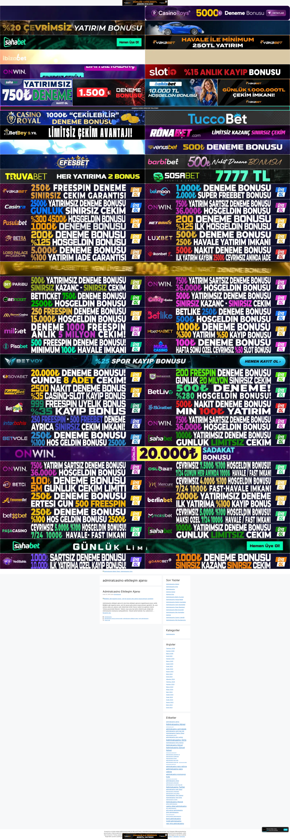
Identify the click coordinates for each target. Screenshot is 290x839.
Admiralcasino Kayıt (171, 758)
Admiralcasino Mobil (183, 762)
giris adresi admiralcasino (174, 810)
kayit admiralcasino (143, 618)
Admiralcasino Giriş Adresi (174, 742)
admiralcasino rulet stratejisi (171, 778)
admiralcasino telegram (172, 783)
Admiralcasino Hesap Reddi (174, 599)
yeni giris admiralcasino (175, 823)
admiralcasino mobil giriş (171, 764)
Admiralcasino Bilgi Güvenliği (175, 610)
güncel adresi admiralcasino (173, 816)
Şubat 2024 (169, 694)
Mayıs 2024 (169, 687)
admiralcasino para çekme (174, 770)
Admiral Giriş (170, 594)
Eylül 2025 (169, 656)
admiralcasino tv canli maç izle (174, 785)
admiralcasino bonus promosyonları (113, 618)
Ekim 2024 (169, 674)
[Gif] (145, 269)
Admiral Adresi (170, 592)
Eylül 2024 (169, 676)
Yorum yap (107, 620)
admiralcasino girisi (171, 735)
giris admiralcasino (171, 808)
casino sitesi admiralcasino (176, 806)
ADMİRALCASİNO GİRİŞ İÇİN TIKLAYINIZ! (145, 108)
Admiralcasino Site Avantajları (175, 612)
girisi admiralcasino (172, 812)
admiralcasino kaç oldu (172, 760)
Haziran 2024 (170, 684)
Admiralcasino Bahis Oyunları (175, 597)
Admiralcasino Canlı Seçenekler (175, 604)
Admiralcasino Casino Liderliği (175, 617)
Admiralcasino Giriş (172, 586)
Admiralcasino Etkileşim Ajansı (121, 591)
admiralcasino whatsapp (172, 791)
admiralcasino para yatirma (176, 766)
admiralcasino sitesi (172, 781)
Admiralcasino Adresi (172, 584)
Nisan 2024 (169, 689)
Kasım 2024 (169, 671)
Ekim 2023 (169, 705)
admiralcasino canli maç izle (175, 731)
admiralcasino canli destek (176, 729)
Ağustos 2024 (170, 679)
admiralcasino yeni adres (172, 793)
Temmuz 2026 (170, 648)
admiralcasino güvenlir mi (173, 754)
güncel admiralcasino (170, 814)
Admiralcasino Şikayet (174, 802)
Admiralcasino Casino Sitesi (175, 733)
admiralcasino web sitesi (174, 789)
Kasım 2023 (169, 702)
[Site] (72, 191)
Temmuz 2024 (170, 682)
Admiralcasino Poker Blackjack (175, 607)
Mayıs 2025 (169, 661)
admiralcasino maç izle (172, 762)
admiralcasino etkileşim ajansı (130, 618)
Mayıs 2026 (169, 653)
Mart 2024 (169, 692)
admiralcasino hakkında (172, 756)
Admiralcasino (108, 616)
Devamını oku (107, 613)
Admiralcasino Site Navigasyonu (176, 620)
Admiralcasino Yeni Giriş (174, 797)
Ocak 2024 (169, 697)
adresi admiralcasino (171, 804)
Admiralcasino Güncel (174, 745)
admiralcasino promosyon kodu (176, 775)
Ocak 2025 (169, 666)
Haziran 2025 (170, 658)
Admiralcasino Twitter (175, 787)
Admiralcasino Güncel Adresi (175, 748)
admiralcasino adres (172, 722)
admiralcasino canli (170, 726)
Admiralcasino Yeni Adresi (174, 795)
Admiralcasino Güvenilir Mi (171, 752)
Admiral (168, 615)
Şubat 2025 (169, 664)
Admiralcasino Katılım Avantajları (176, 602)
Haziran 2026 (170, 651)
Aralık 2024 (169, 669)
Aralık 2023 (169, 700)
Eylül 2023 (169, 707)
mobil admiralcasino (173, 821)
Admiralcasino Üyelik (171, 799)
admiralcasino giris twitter (174, 737)
